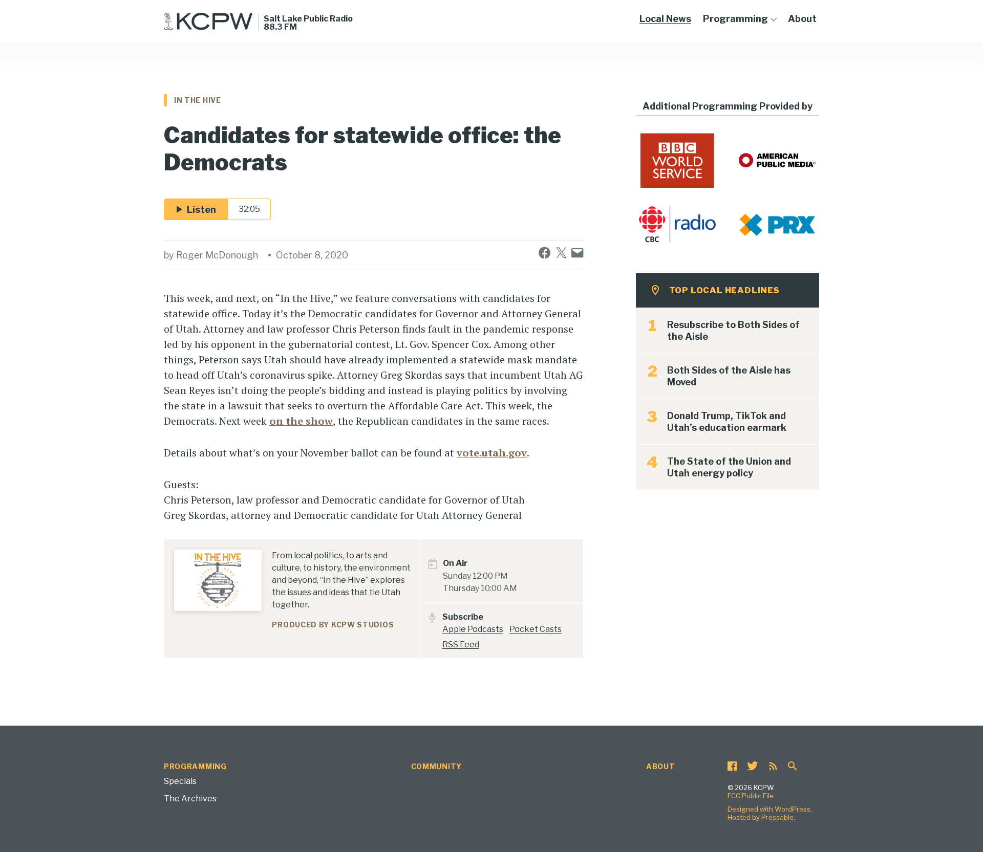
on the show (301, 421)
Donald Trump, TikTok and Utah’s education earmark (726, 421)
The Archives (190, 798)
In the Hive (197, 100)
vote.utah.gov (492, 453)
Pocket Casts (535, 629)
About (802, 18)
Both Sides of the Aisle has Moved (728, 376)
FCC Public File (751, 796)
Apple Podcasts (472, 629)
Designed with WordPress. (770, 809)
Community (436, 766)
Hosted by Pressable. (761, 817)
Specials (180, 781)
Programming (735, 18)
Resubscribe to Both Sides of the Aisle (733, 330)
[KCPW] (208, 21)
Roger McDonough (217, 255)
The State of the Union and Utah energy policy (729, 467)
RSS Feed (460, 644)
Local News (665, 18)
